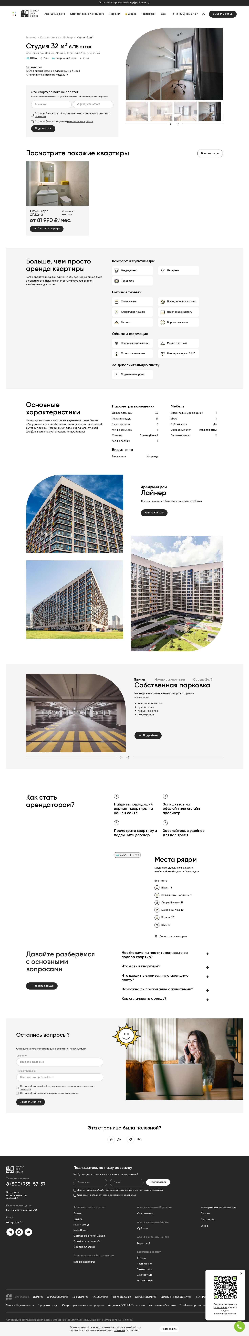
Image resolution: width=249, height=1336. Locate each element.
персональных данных (79, 113)
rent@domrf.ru (14, 1222)
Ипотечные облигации (162, 1305)
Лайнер (68, 38)
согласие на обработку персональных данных (76, 1320)
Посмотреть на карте (173, 936)
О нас (204, 1226)
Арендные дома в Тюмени (153, 1237)
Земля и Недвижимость (20, 1305)
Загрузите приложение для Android (16, 1195)
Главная (31, 38)
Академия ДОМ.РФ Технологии (126, 1305)
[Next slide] (199, 124)
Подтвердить (169, 1329)
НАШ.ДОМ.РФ (100, 1297)
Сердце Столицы (84, 1247)
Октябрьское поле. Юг (87, 1241)
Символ (78, 1219)
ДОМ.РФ (38, 1297)
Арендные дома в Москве (89, 1207)
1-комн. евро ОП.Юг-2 (39, 213)
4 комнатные (145, 1280)
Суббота (142, 1228)
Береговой (143, 1243)
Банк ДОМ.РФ (80, 1297)
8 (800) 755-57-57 (187, 14)
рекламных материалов (80, 122)
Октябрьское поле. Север (89, 1236)
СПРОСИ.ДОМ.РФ (57, 1297)
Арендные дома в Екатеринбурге (94, 1256)
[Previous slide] (149, 124)
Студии (141, 1258)
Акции (132, 14)
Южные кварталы (84, 1262)
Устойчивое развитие (192, 1305)
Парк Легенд (81, 1225)
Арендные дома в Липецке (153, 1222)
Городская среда (48, 1305)
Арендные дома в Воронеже (154, 1207)
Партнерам (148, 14)
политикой (40, 117)
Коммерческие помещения (87, 14)
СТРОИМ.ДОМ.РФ (145, 1297)
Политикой (127, 1320)
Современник (145, 1213)
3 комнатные (144, 1275)
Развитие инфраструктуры (176, 1297)
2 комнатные (144, 1269)
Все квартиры (210, 153)
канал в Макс (220, 1308)
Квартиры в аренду (149, 1252)
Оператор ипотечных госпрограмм (83, 1305)
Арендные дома (55, 14)
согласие (120, 1327)
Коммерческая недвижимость (218, 1207)
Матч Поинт (80, 1230)
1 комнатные (144, 1264)
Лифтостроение (121, 1297)
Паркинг (114, 14)
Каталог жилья (49, 38)
